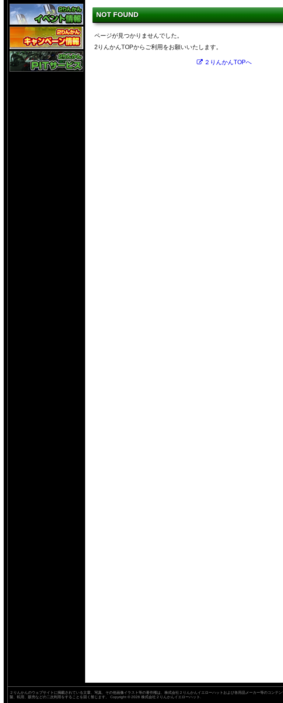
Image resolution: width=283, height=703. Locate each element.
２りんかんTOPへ (227, 62)
